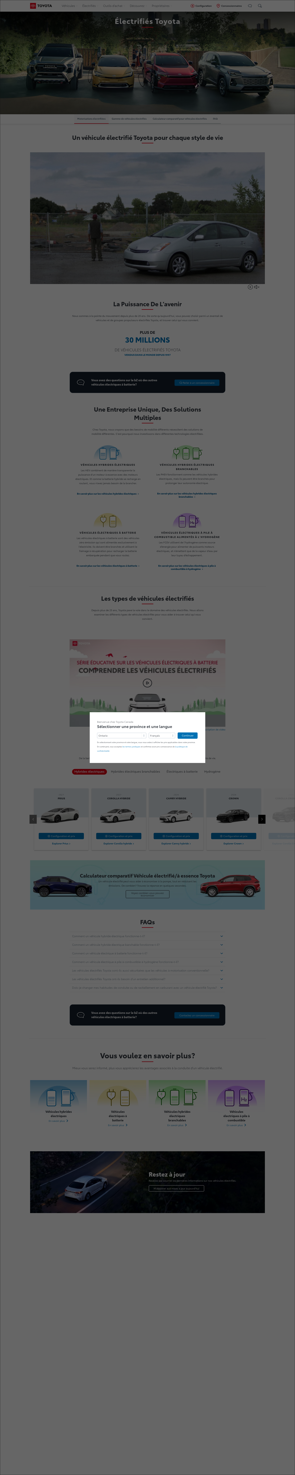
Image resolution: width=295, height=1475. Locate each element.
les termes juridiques (131, 746)
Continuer (188, 735)
